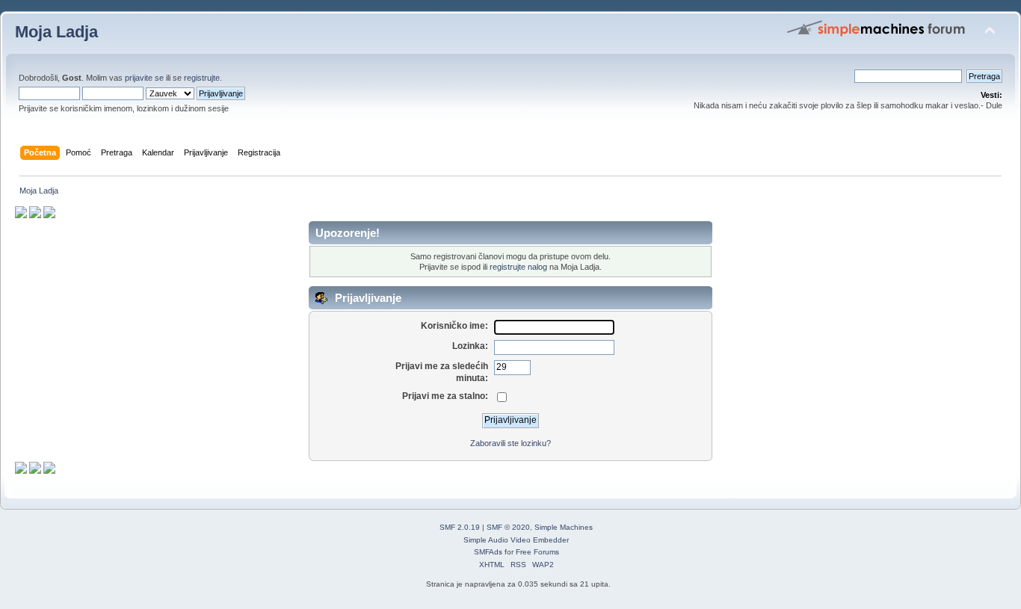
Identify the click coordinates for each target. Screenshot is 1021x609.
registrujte (202, 77)
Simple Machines (563, 527)
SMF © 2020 (508, 527)
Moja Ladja (56, 31)
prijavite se (144, 77)
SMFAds (488, 552)
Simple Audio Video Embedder (516, 540)
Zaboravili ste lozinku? (510, 443)
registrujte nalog (518, 266)
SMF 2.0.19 (459, 527)
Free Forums (537, 552)
